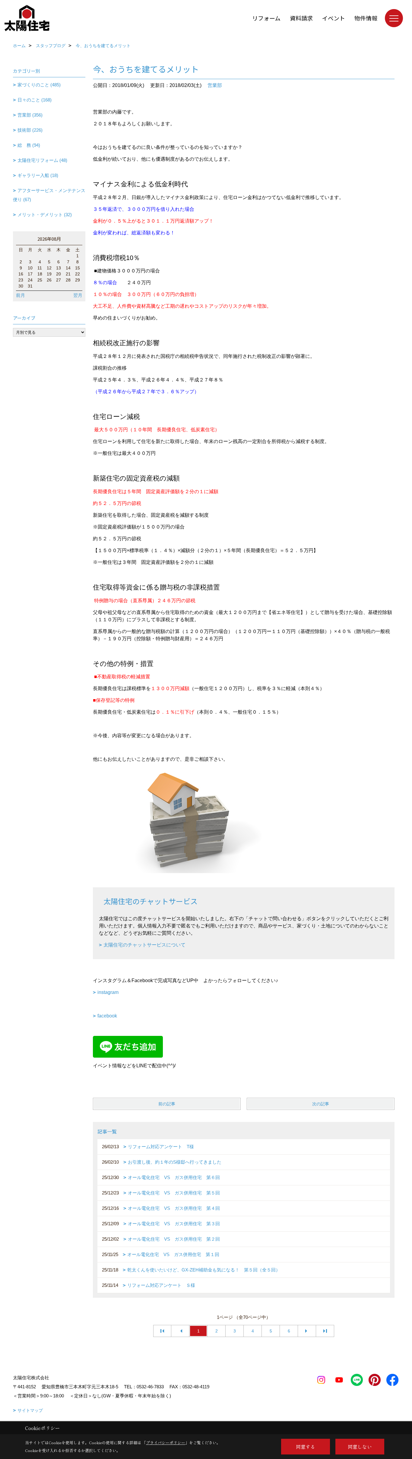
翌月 (77, 295)
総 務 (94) (28, 145)
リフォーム (266, 18)
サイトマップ (30, 1410)
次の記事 (320, 1103)
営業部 (215, 85)
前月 (20, 295)
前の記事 (166, 1103)
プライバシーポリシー (165, 1442)
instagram (108, 992)
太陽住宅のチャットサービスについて (144, 944)
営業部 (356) (30, 114)
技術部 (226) (30, 130)
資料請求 (301, 18)
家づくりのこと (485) (39, 84)
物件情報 (365, 18)
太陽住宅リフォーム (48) (42, 160)
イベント (333, 18)
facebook (107, 1015)
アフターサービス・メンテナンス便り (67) (49, 195)
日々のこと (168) (34, 99)
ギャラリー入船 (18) (37, 175)
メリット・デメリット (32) (44, 214)
